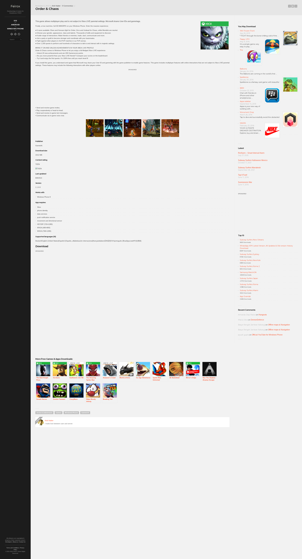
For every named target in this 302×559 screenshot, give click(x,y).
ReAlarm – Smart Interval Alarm (251, 153)
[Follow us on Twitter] (19, 34)
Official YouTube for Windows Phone (267, 335)
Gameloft (85, 413)
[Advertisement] (132, 87)
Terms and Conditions (12, 547)
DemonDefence (257, 320)
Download (42, 246)
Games (58, 413)
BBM (242, 88)
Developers (8, 542)
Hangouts (263, 315)
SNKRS (243, 123)
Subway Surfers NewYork (250, 260)
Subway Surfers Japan (249, 278)
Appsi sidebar (245, 101)
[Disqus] (132, 462)
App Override (245, 296)
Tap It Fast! (242, 175)
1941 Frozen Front (247, 31)
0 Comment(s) (67, 6)
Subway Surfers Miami (249, 290)
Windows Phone (71, 413)
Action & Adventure (44, 413)
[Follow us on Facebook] (11, 34)
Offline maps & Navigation (279, 325)
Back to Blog (292, 6)
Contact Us (22, 542)
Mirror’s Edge (289, 6)
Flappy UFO (245, 39)
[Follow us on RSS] (15, 34)
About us (15, 542)
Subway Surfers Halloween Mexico (252, 160)
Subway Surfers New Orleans (252, 240)
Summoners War (245, 182)
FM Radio (295, 6)
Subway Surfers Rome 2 (250, 266)
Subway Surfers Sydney (249, 254)
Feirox (15, 6)
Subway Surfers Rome (249, 284)
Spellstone (244, 77)
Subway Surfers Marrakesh (249, 168)
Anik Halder (56, 6)
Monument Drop (247, 112)
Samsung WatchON (248, 272)
